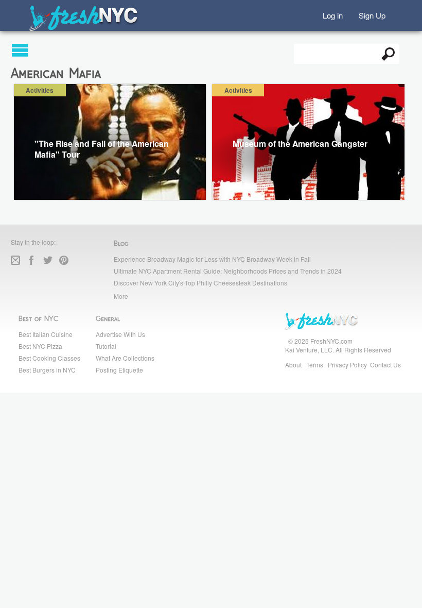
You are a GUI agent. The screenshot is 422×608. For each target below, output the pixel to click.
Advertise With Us (120, 334)
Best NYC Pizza (40, 346)
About (293, 364)
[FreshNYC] (84, 28)
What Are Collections (125, 357)
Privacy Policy (347, 364)
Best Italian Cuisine (46, 334)
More (121, 296)
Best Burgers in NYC (47, 369)
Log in (333, 14)
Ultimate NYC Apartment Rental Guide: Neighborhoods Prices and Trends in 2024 (228, 270)
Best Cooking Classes (49, 357)
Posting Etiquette (119, 369)
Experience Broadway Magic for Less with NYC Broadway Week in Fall (212, 259)
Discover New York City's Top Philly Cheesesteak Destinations (200, 282)
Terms (314, 364)
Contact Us (385, 364)
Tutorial (106, 346)
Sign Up (372, 14)
